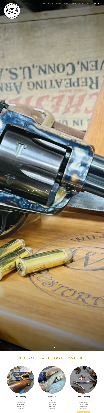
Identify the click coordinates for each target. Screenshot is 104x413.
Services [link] (58, 4)
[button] (49, 347)
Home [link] (43, 4)
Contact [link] (73, 4)
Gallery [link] (65, 4)
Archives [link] (81, 4)
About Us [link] (50, 4)
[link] (12, 3)
